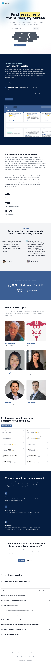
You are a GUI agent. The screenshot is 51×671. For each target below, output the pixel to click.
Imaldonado (8, 402)
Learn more (30, 560)
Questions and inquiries (36, 652)
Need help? (12, 652)
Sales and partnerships (23, 652)
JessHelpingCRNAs (10, 343)
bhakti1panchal (30, 343)
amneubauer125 (30, 402)
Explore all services (20, 45)
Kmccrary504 (8, 373)
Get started (21, 560)
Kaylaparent (29, 373)
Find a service (9, 99)
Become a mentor (32, 45)
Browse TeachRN (6, 425)
